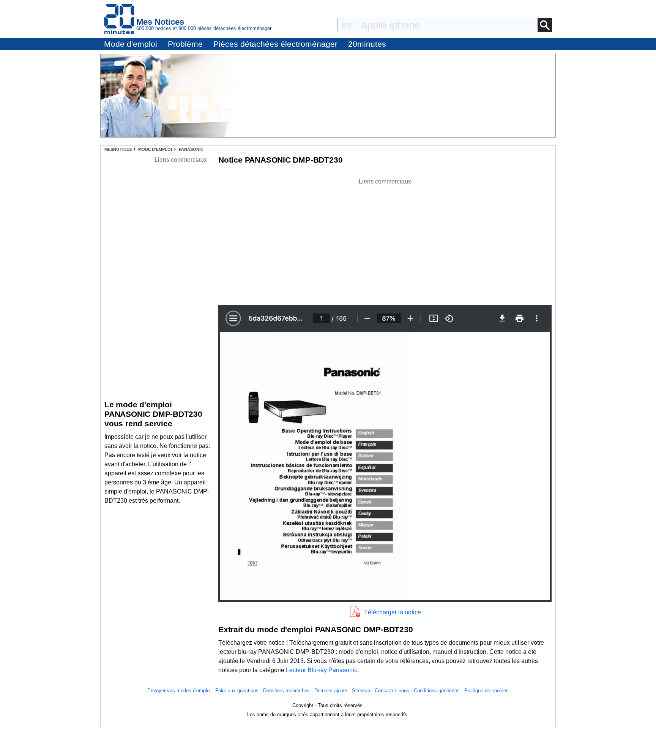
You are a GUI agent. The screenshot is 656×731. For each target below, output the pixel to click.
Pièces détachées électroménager (275, 44)
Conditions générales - (439, 690)
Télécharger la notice (392, 612)
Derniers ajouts (330, 690)
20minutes (367, 44)
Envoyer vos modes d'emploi (179, 690)
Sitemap (361, 690)
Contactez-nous (392, 690)
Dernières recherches (286, 690)
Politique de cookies (486, 690)
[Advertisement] (385, 239)
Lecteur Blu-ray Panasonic (321, 670)
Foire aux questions (237, 690)
